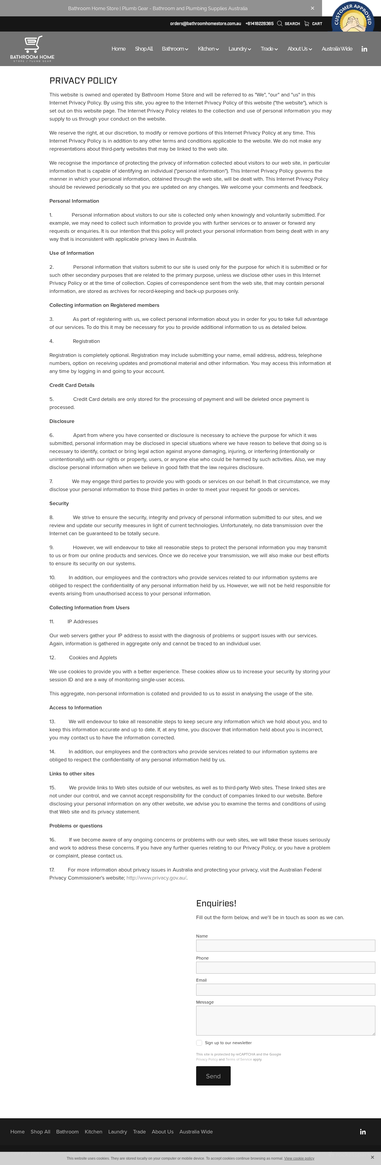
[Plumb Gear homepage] (46, 48)
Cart (316, 23)
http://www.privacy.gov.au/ (156, 877)
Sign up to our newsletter (228, 1043)
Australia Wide (337, 48)
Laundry (238, 48)
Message (205, 1002)
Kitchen (206, 48)
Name (202, 936)
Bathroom (173, 48)
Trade (267, 48)
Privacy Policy (207, 1059)
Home (118, 48)
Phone (202, 958)
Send (213, 1075)
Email (201, 980)
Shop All (143, 48)
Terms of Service (239, 1059)
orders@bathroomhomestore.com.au (205, 23)
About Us (298, 48)
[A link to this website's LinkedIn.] (364, 49)
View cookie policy (299, 1158)
